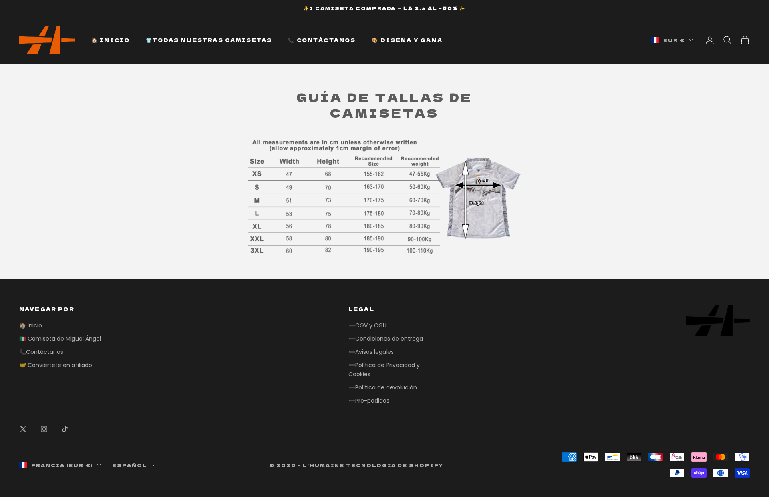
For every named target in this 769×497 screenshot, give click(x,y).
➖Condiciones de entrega (385, 339)
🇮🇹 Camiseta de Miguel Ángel (60, 339)
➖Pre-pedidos (368, 401)
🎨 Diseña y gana (407, 39)
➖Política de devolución (382, 387)
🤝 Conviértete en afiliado (55, 365)
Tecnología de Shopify (394, 465)
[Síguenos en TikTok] (65, 429)
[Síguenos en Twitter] (23, 429)
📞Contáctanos (41, 352)
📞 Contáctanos (322, 39)
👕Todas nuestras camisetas (209, 39)
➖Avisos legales (371, 352)
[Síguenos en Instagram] (44, 429)
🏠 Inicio (110, 39)
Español (129, 465)
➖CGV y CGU (367, 325)
